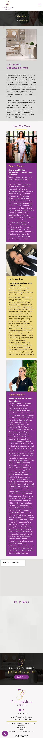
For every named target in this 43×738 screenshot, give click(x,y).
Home (17, 20)
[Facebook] (20, 710)
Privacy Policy (21, 727)
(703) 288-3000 (21, 672)
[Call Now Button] (5, 733)
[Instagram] (23, 710)
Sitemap (21, 729)
